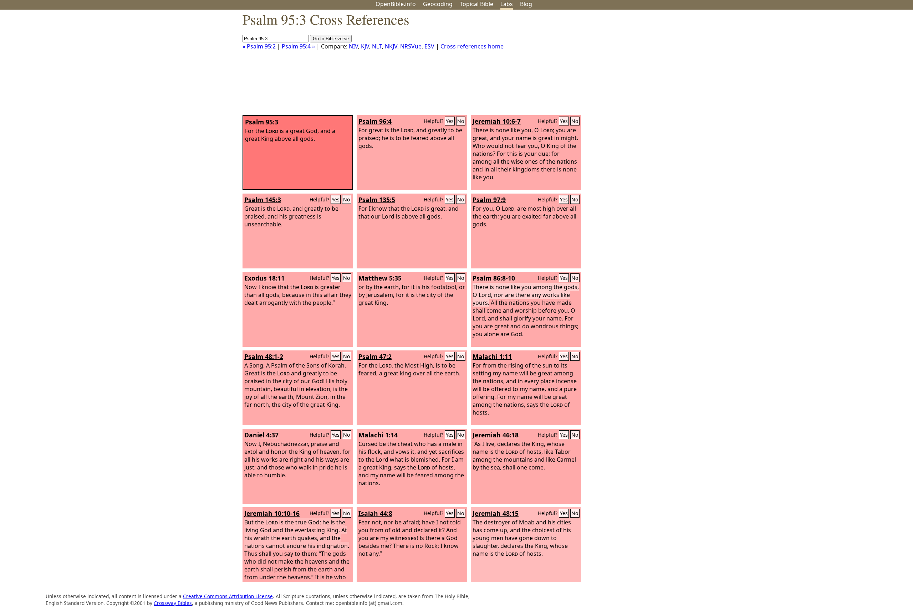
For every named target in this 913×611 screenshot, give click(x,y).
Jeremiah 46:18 (496, 435)
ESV (429, 46)
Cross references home (472, 46)
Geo (438, 4)
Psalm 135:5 (376, 199)
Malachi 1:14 (378, 435)
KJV (365, 46)
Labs (506, 4)
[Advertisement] (841, 65)
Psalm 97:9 (489, 199)
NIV (353, 46)
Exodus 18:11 (264, 278)
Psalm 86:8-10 (494, 278)
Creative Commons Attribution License (228, 596)
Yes (450, 121)
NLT (377, 46)
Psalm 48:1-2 (263, 356)
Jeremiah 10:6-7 (497, 121)
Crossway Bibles (173, 603)
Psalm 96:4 (375, 121)
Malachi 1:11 (492, 356)
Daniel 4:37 (261, 435)
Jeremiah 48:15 (496, 513)
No (460, 121)
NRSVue (411, 46)
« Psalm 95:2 (259, 46)
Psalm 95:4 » (298, 46)
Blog (526, 4)
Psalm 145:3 (262, 199)
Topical (476, 4)
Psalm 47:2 (375, 356)
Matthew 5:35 (380, 278)
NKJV (391, 46)
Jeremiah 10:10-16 (272, 513)
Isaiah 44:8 (375, 513)
